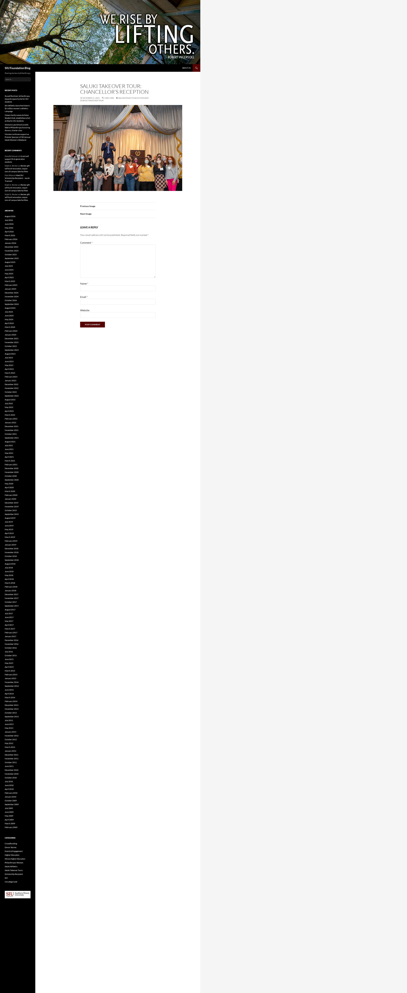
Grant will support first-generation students (17, 159)
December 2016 (11, 640)
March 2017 (10, 629)
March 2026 (10, 235)
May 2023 (9, 365)
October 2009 (11, 800)
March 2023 (10, 373)
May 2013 (9, 728)
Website (84, 310)
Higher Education (12, 855)
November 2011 (11, 758)
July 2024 (9, 312)
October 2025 (11, 254)
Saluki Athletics (11, 866)
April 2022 (9, 411)
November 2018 (11, 552)
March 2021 (10, 461)
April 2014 (9, 693)
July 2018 (9, 567)
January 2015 (10, 678)
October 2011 (11, 762)
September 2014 (12, 686)
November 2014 (11, 682)
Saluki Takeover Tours (14, 870)
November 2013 (11, 709)
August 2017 (10, 609)
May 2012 (9, 743)
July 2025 (9, 266)
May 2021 (9, 453)
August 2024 (10, 308)
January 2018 (10, 590)
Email (84, 296)
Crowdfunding (11, 843)
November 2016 (11, 644)
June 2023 (9, 361)
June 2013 (9, 724)
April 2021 (9, 457)
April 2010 (9, 789)
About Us (186, 68)
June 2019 (9, 525)
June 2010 (9, 785)
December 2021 (11, 426)
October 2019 (11, 510)
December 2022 (11, 384)
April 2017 (9, 625)
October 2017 (11, 602)
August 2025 (10, 262)
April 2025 (9, 277)
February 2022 (11, 419)
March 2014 (10, 697)
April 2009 (9, 819)
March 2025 (10, 281)
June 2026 (9, 224)
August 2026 (10, 216)
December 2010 (11, 770)
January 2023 (10, 380)
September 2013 (12, 716)
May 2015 (9, 663)
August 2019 (10, 518)
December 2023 (11, 338)
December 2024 (11, 292)
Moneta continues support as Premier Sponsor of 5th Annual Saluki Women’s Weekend (17, 137)
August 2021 (10, 441)
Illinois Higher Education (15, 859)
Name (84, 283)
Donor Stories (10, 847)
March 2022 (10, 415)
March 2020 (10, 491)
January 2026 (10, 243)
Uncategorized (11, 882)
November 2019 (11, 506)
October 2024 (11, 300)
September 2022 (12, 396)
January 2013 (10, 732)
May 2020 (9, 483)
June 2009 (9, 812)
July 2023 (9, 357)
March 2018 (10, 583)
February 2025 (11, 285)
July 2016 (9, 651)
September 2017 (12, 606)
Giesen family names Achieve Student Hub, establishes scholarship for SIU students (18, 118)
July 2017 (9, 613)
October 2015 (11, 655)
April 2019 (9, 533)
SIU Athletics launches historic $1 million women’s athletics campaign (17, 108)
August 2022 (10, 399)
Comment (86, 242)
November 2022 (11, 388)
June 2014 (9, 690)
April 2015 (9, 667)
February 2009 (11, 827)
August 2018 (10, 564)
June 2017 (9, 617)
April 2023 (9, 369)
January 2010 (10, 797)
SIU (6, 878)
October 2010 (11, 777)
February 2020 (11, 495)
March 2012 (10, 747)
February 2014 (11, 701)
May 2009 (9, 816)
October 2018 (11, 556)
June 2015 (9, 659)
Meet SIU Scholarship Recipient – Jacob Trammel (17, 178)
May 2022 (9, 407)
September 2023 (12, 350)
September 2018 (12, 560)
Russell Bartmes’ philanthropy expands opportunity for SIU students (17, 99)
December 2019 (11, 503)
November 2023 (11, 342)
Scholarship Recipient (14, 874)
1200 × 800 (109, 98)
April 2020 (9, 487)
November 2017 (11, 598)
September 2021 (12, 438)
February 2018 (11, 587)
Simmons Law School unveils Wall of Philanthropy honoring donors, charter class (17, 127)
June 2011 (9, 766)
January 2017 (10, 636)
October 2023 (11, 346)
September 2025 (12, 258)
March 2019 (10, 537)
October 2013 (11, 713)
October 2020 (11, 476)
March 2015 (10, 671)
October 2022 (11, 392)
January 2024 (10, 334)
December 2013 (11, 705)
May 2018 (9, 575)
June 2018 (9, 571)
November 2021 (11, 430)
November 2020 (11, 472)
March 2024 (10, 327)
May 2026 (9, 228)
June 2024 (9, 315)
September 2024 (12, 304)
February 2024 (11, 331)
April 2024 (9, 323)
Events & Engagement (14, 851)
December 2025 (11, 247)
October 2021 (11, 434)
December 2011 (11, 755)
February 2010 (11, 793)
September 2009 (12, 804)
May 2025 (9, 273)
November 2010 (11, 774)
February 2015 (11, 674)
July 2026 (9, 220)
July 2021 (9, 445)
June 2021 (9, 449)
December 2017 (11, 594)
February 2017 (11, 632)
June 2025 (9, 270)
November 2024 (11, 296)
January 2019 (10, 545)
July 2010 (9, 781)
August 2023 (10, 354)
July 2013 (9, 720)
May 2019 (9, 529)
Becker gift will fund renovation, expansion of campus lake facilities (17, 169)
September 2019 (12, 514)
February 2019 (11, 541)
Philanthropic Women (14, 862)
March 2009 (10, 823)
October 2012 (11, 739)
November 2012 (11, 735)
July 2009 (9, 808)
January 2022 (10, 422)
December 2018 (11, 548)
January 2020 (10, 499)
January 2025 (10, 289)
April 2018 (9, 579)
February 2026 (11, 239)
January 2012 (10, 751)
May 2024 (9, 319)
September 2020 (12, 480)
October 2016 (11, 648)
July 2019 (9, 522)
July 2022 (9, 403)
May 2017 (9, 621)
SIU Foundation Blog (17, 68)
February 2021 (11, 464)
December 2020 (11, 468)
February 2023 (11, 376)
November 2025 (11, 250)
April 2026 (9, 231)
